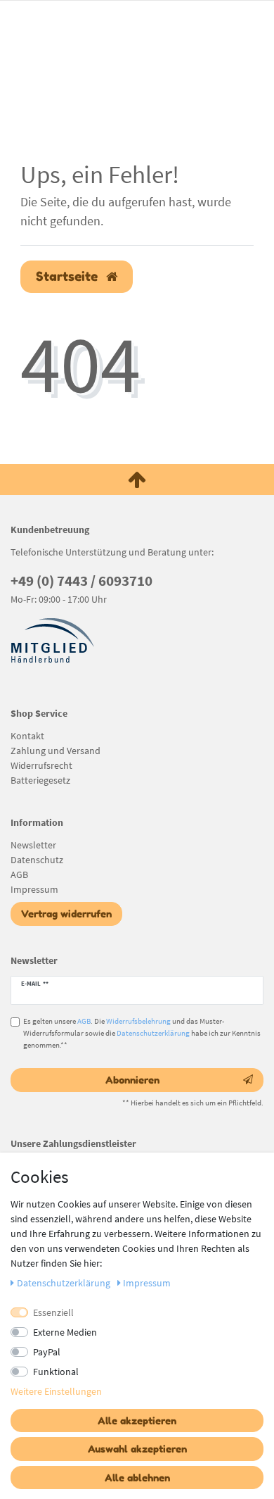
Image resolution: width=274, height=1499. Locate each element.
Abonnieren (132, 1080)
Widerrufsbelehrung (138, 1021)
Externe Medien (65, 1332)
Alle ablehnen (137, 1478)
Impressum (34, 889)
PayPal (46, 1352)
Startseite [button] (68, 276)
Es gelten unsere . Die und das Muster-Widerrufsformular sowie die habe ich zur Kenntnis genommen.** (142, 1033)
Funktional (56, 1371)
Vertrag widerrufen (66, 914)
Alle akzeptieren (137, 1420)
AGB (19, 874)
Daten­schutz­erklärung (64, 1283)
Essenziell (53, 1312)
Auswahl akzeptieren (137, 1449)
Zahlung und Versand (55, 750)
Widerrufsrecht (41, 765)
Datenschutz (37, 859)
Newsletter (33, 845)
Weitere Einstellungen (56, 1391)
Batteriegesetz (40, 780)
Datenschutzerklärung (153, 1033)
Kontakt (27, 735)
